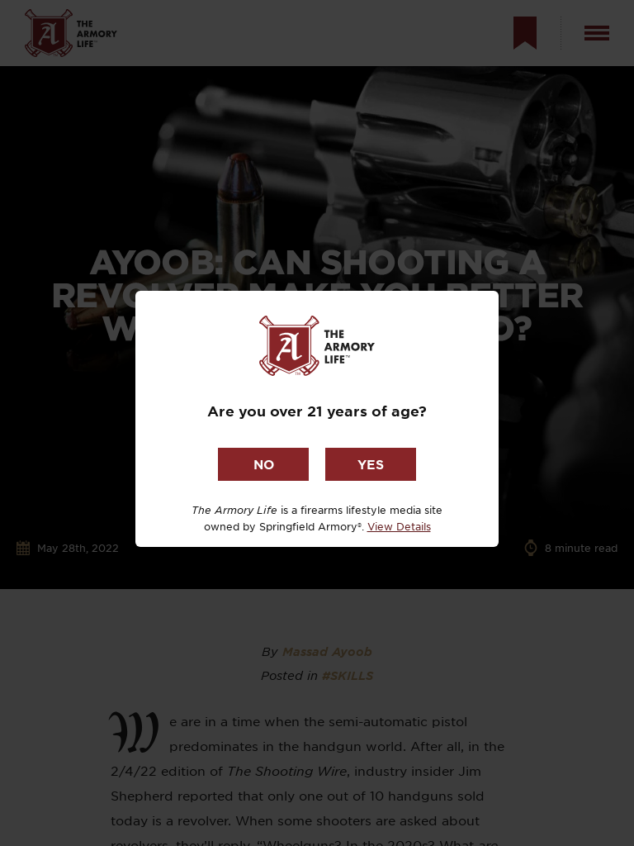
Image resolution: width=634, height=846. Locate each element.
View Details (399, 526)
